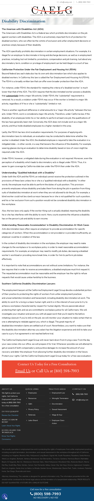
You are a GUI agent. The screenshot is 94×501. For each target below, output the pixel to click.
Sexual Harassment (59, 409)
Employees (32, 393)
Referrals (31, 415)
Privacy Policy (33, 409)
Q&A (30, 404)
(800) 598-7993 (84, 2)
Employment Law (58, 393)
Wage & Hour (57, 415)
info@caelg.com (66, 2)
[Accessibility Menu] (4, 496)
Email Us (22, 371)
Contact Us (79, 389)
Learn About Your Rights (11, 426)
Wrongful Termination (60, 398)
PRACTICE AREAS (57, 389)
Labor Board (33, 420)
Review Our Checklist (10, 415)
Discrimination (57, 404)
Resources (32, 398)
